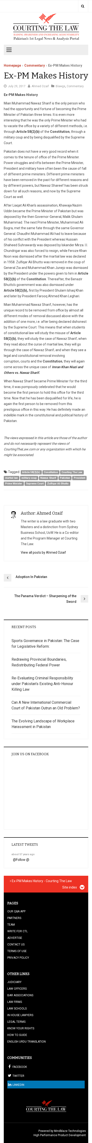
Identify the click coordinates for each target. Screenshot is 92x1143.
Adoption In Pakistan (31, 577)
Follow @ (22, 860)
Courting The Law (72, 472)
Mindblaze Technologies (70, 1131)
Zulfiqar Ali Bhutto (58, 483)
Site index (70, 887)
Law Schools (17, 1008)
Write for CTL (17, 931)
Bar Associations (20, 995)
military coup (29, 477)
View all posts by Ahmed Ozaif (43, 552)
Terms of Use (17, 951)
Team (11, 924)
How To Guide (17, 1035)
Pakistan (65, 477)
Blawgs (60, 86)
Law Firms (14, 1002)
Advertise (14, 938)
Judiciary (14, 982)
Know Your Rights (20, 1028)
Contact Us (16, 944)
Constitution (51, 472)
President (79, 477)
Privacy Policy (18, 957)
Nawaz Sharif (48, 477)
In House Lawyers (20, 1015)
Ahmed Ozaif (40, 86)
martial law (11, 477)
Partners (14, 918)
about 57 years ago (23, 854)
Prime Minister (13, 483)
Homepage (12, 65)
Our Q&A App (16, 911)
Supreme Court (35, 483)
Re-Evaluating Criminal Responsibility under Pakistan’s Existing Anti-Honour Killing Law (42, 684)
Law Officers (17, 988)
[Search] (82, 6)
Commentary (34, 65)
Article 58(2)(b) (31, 472)
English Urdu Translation (26, 1041)
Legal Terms (16, 1021)
